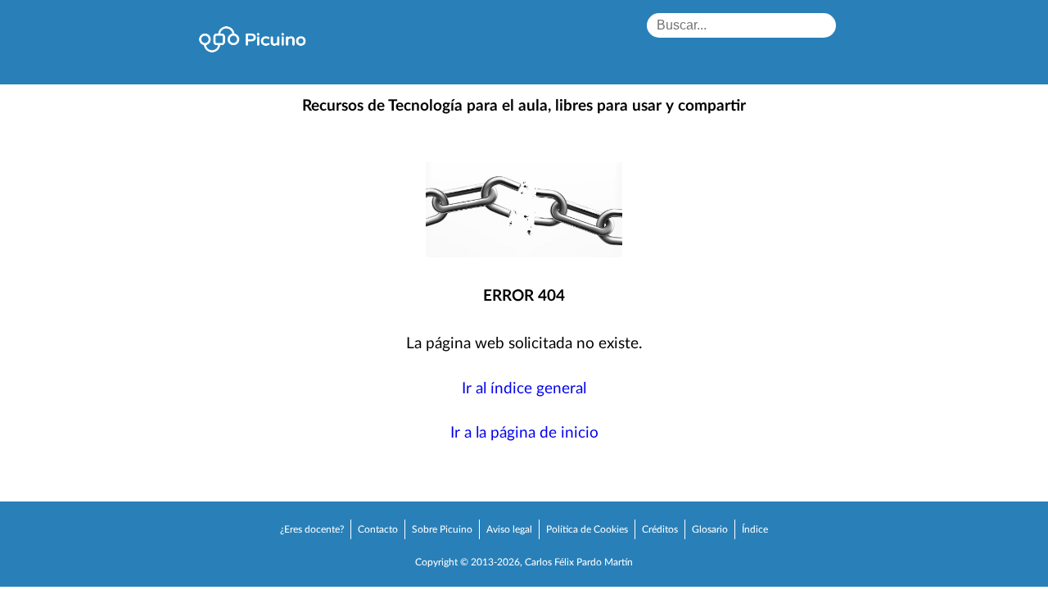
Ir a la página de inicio (524, 433)
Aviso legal (509, 529)
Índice (755, 529)
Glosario (710, 529)
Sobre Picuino (442, 529)
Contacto (378, 529)
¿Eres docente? (312, 529)
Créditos (660, 529)
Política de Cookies (587, 529)
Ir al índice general (524, 389)
